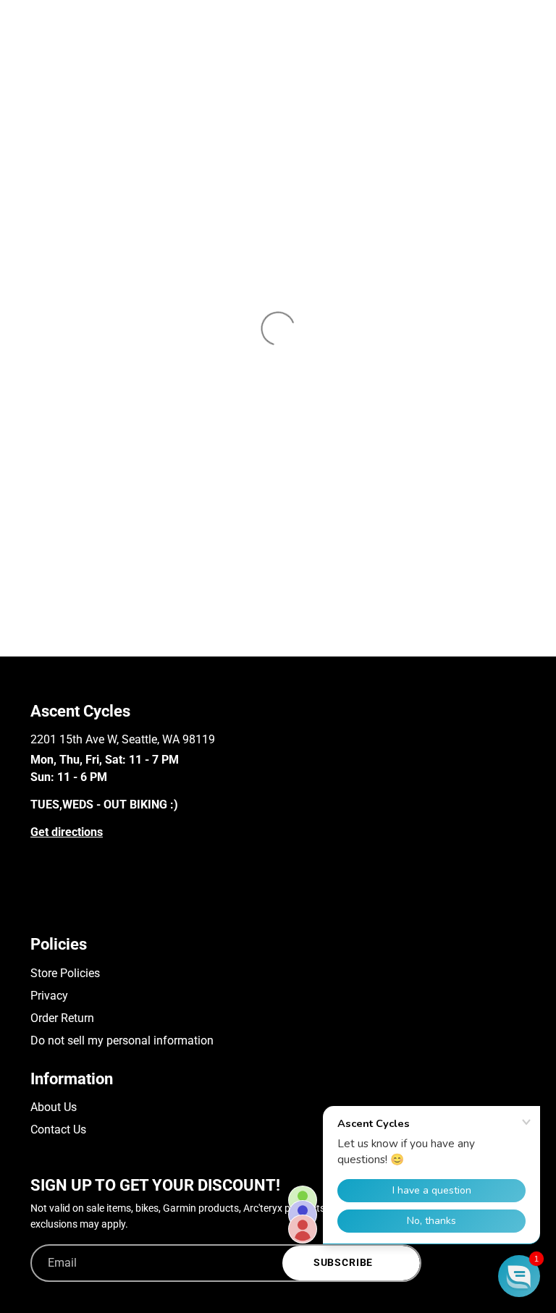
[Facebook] (37, 908)
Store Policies (65, 973)
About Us (53, 1107)
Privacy (49, 995)
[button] (519, 1276)
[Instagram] (58, 908)
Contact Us (58, 1129)
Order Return (62, 1018)
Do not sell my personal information (122, 1040)
